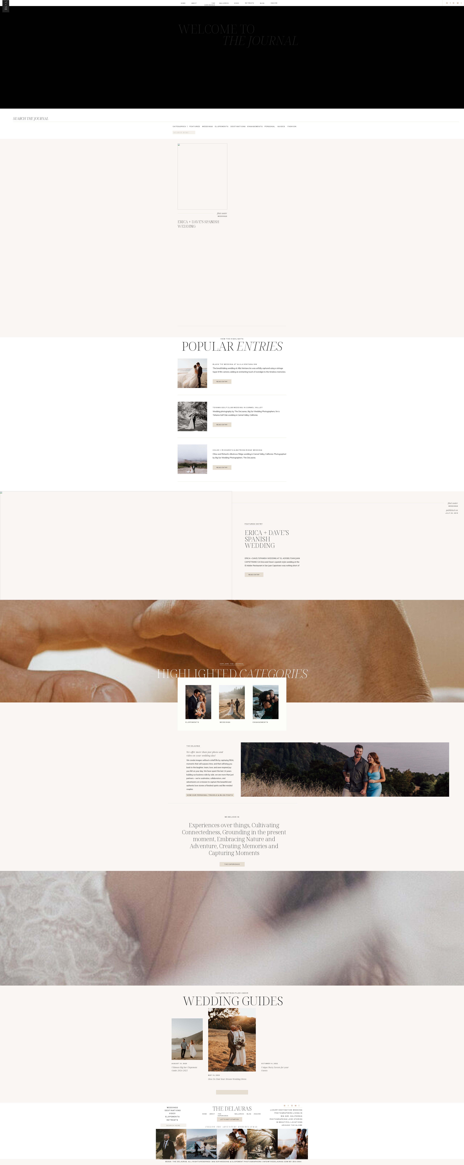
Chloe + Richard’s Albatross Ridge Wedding (237, 450)
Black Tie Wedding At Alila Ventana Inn (235, 364)
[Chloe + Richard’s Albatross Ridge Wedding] (192, 459)
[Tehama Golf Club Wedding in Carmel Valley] (192, 416)
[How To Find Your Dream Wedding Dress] (232, 1039)
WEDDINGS (222, 216)
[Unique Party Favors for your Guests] (276, 1039)
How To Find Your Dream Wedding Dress (227, 1079)
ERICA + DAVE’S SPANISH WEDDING (198, 224)
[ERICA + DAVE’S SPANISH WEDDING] (202, 176)
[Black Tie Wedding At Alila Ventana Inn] (192, 373)
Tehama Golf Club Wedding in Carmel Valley (238, 407)
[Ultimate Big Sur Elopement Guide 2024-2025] (187, 1039)
